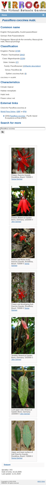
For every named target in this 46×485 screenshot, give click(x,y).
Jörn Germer (16, 222)
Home (4, 15)
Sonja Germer (16, 179)
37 (17, 62)
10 (24, 66)
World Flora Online (8, 112)
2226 (23, 58)
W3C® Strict (41, 481)
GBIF (18, 112)
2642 (22, 55)
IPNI (24, 112)
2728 (18, 51)
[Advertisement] (25, 138)
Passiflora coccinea (17, 116)
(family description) (33, 66)
